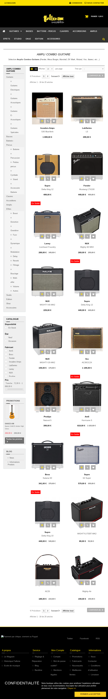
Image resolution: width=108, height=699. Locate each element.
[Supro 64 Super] (87, 454)
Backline (38, 670)
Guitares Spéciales (15, 130)
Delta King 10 (47, 534)
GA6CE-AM (9, 424)
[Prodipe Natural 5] (47, 397)
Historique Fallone (12, 661)
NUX (11, 373)
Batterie (15, 149)
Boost (15, 213)
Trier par (78, 69)
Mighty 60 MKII (87, 245)
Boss (11, 354)
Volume (15, 286)
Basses (9, 137)
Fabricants (77, 661)
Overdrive (14, 230)
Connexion (76, 3)
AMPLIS (93, 31)
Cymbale (14, 175)
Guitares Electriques (15, 88)
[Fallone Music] (54, 18)
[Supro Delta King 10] (47, 512)
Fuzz (14, 235)
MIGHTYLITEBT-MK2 (86, 533)
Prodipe (12, 376)
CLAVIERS (64, 31)
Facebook (84, 638)
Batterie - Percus (10, 143)
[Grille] (32, 69)
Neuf (10, 337)
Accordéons (11, 201)
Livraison (95, 674)
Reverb (15, 261)
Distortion (14, 222)
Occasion (12, 341)
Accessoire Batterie (15, 190)
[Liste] (36, 69)
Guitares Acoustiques (16, 100)
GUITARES (14, 31)
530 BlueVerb (47, 130)
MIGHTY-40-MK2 (47, 303)
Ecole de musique (12, 665)
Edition (9, 299)
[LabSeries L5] (87, 108)
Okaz (8, 303)
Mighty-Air (86, 591)
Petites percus (15, 164)
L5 (87, 130)
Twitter (70, 638)
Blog (9, 451)
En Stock (12, 328)
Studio (9, 295)
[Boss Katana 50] (47, 454)
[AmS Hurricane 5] (87, 397)
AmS (11, 351)
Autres (15, 291)
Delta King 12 (47, 187)
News (12, 458)
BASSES (29, 31)
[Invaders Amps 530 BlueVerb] (47, 108)
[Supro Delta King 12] (47, 166)
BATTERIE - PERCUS (46, 31)
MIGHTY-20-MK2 (47, 361)
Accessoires (11, 308)
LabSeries (13, 365)
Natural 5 (47, 418)
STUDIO (18, 38)
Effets (8, 209)
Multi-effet (14, 280)
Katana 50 (47, 476)
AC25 (47, 591)
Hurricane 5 (87, 418)
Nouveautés (77, 665)
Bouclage (14, 274)
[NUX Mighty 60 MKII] (87, 223)
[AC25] (47, 570)
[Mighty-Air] (87, 570)
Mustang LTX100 (86, 187)
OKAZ (28, 38)
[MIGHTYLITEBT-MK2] (87, 512)
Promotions (13, 401)
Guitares (9, 77)
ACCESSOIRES (53, 38)
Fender (12, 358)
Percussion (15, 158)
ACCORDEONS (79, 31)
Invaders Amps (15, 362)
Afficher (42, 69)
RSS (98, 638)
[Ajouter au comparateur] (48, 121)
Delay (15, 256)
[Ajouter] (42, 121)
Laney (11, 369)
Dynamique (15, 243)
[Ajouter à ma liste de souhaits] (53, 121)
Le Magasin (9, 656)
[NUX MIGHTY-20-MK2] (47, 339)
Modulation (15, 252)
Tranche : (9, 383)
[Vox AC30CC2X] (87, 339)
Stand (15, 179)
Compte (56, 656)
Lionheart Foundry (47, 245)
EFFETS (6, 38)
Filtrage (15, 265)
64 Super (87, 476)
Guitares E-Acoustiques (16, 115)
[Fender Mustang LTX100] (87, 166)
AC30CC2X (87, 361)
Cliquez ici (72, 688)
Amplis (9, 205)
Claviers (9, 196)
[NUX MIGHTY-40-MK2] (47, 281)
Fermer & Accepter (90, 694)
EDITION (39, 38)
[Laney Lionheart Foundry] (47, 223)
